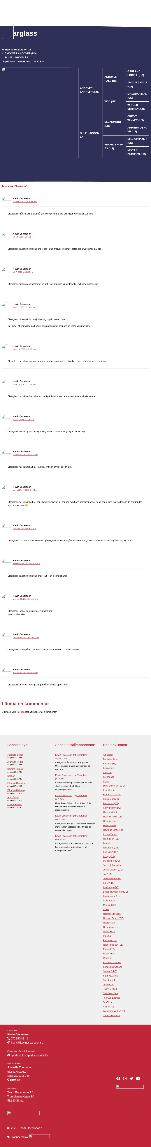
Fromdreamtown (111, 799)
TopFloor (107, 1002)
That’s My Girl (110, 989)
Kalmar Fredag (14, 804)
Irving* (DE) (109, 856)
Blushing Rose (110, 759)
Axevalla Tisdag (15, 762)
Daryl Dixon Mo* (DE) (114, 785)
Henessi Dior (109, 821)
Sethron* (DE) (110, 971)
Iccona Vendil (110, 834)
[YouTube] (138, 1078)
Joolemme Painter (112, 878)
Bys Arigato (108, 768)
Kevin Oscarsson (63, 755)
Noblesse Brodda (112, 914)
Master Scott (109, 900)
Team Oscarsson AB (31, 1128)
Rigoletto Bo (109, 949)
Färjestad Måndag (16, 783)
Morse (106, 909)
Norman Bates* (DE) (113, 918)
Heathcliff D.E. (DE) (112, 816)
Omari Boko (109, 931)
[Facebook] (118, 1078)
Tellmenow (108, 984)
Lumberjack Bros (111, 896)
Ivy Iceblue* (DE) (111, 861)
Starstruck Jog (110, 980)
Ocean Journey (110, 927)
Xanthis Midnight (111, 1015)
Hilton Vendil (109, 825)
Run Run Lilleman (112, 962)
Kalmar (11, 776)
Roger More (109, 953)
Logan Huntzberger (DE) (115, 892)
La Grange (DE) (111, 887)
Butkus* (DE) (109, 763)
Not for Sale (109, 922)
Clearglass (81, 755)
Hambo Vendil (110, 812)
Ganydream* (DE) (112, 808)
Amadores (108, 755)
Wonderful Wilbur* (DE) (115, 1011)
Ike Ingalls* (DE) (111, 839)
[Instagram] (125, 1078)
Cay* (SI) (107, 772)
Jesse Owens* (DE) (113, 869)
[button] (8, 32)
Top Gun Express (111, 998)
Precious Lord (110, 940)
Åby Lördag (13, 797)
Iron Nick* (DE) (110, 852)
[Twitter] (131, 1078)
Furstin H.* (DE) (111, 803)
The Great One (110, 993)
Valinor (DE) (109, 1006)
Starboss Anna (110, 975)
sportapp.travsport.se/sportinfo (29, 1055)
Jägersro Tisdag (15, 755)
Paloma (107, 936)
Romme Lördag (15, 769)
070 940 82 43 (19, 1038)
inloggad (21, 712)
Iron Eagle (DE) (111, 847)
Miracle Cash (109, 905)
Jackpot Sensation (112, 865)
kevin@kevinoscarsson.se (27, 1042)
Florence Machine (112, 794)
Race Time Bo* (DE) (113, 945)
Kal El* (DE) (109, 883)
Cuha (106, 781)
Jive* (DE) (108, 874)
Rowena (107, 958)
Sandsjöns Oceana (112, 967)
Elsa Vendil (108, 790)
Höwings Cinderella (113, 830)
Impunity (107, 843)
